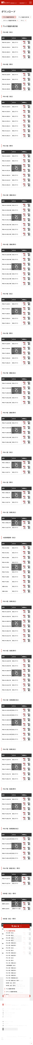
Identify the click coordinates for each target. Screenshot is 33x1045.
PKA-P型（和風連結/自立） (12, 978)
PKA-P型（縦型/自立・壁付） (13, 980)
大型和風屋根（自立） (11, 965)
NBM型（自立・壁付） (11, 983)
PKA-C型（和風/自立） (11, 963)
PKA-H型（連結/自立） (11, 943)
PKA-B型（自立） (10, 933)
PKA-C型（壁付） (10, 960)
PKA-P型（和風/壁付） (11, 975)
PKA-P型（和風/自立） (11, 973)
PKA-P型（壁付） (10, 950)
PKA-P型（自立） (10, 948)
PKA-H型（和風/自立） (11, 968)
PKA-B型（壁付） (10, 935)
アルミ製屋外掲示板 (8, 17)
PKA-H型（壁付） (10, 940)
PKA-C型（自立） (10, 958)
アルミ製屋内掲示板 (23, 17)
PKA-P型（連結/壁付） (11, 955)
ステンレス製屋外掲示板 (9, 20)
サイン (22, 20)
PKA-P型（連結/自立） (11, 953)
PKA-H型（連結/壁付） (11, 945)
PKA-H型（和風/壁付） (11, 970)
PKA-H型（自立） (10, 938)
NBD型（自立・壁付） (11, 985)
